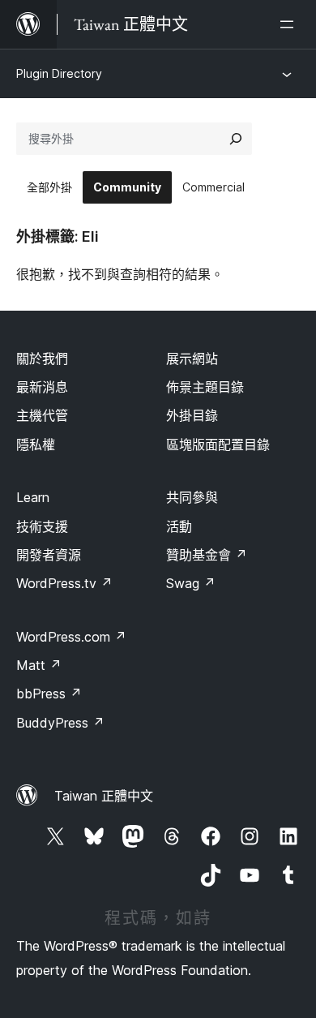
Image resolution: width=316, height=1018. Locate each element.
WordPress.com (71, 637)
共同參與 (192, 497)
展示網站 (192, 358)
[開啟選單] (290, 24)
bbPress (49, 693)
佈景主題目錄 (205, 387)
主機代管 (42, 415)
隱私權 (35, 444)
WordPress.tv (64, 583)
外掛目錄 (192, 415)
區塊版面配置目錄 (218, 444)
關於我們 (42, 358)
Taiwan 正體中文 (103, 796)
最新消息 (42, 387)
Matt (39, 665)
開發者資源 (48, 555)
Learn (32, 497)
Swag (191, 583)
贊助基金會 (206, 555)
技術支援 (42, 526)
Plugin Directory (59, 73)
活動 (179, 526)
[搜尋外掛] (236, 138)
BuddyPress (60, 723)
